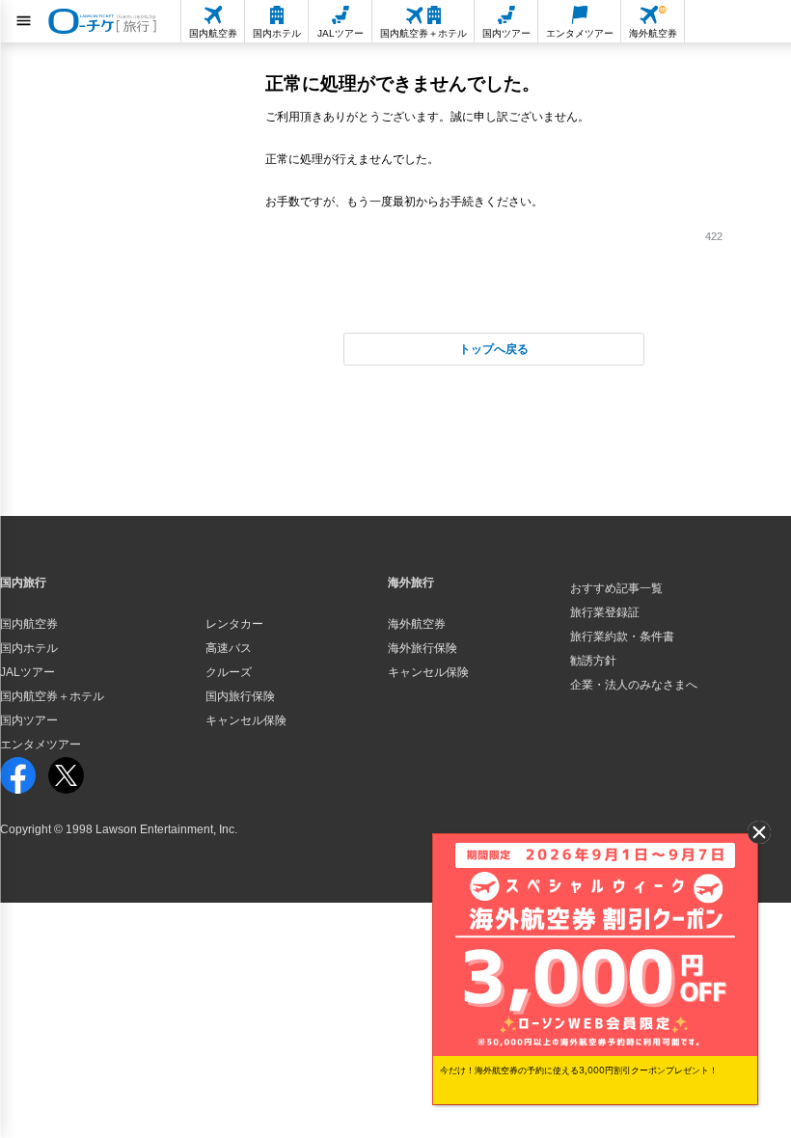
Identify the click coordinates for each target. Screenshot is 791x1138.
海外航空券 (417, 624)
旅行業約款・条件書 (622, 636)
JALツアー (27, 672)
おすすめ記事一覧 (616, 588)
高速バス (228, 648)
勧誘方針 (593, 660)
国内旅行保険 (240, 696)
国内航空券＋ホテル (52, 696)
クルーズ (228, 672)
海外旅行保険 (422, 648)
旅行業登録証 (605, 612)
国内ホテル (29, 648)
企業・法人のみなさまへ (633, 684)
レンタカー (234, 624)
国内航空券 (29, 624)
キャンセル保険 (245, 720)
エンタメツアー (40, 744)
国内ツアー (29, 720)
